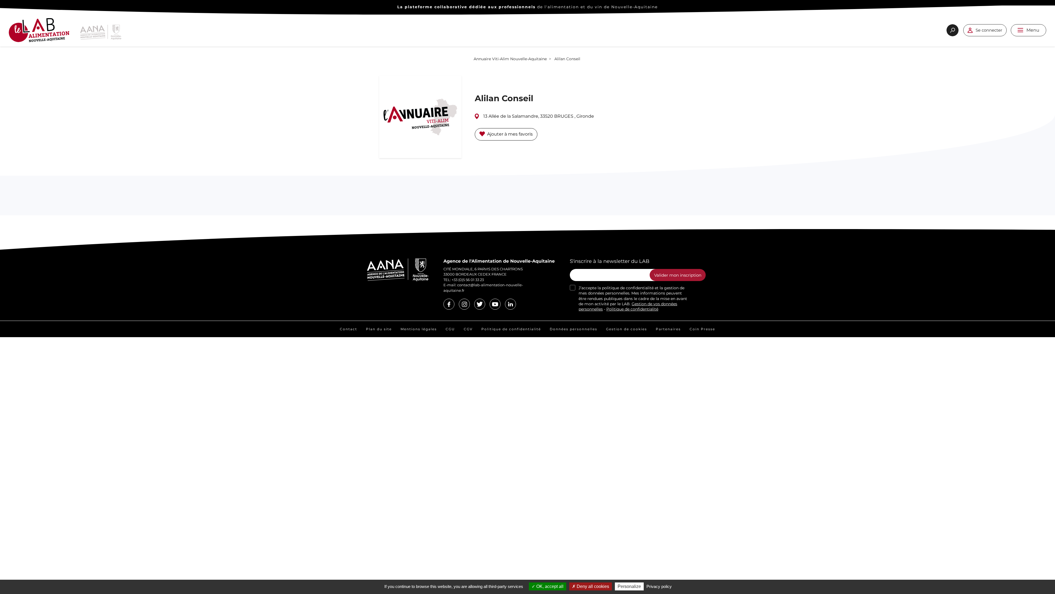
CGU (450, 329)
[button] (1020, 30)
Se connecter (989, 30)
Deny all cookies (592, 586)
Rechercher (952, 30)
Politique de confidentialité (632, 309)
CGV (468, 329)
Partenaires (668, 329)
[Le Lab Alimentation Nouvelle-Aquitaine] (39, 32)
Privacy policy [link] (659, 586)
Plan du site (379, 329)
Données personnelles (573, 329)
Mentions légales (419, 329)
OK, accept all (549, 586)
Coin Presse (702, 329)
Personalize (629, 586)
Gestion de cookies (626, 329)
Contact (348, 329)
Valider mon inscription (677, 275)
